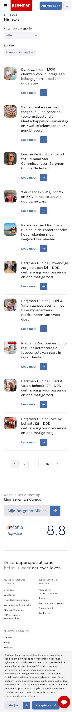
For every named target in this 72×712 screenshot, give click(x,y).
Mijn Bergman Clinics (27, 510)
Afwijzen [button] (14, 705)
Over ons (9, 590)
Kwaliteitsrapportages (16, 600)
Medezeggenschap (14, 610)
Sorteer (9, 45)
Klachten (43, 598)
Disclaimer (44, 613)
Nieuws (8, 637)
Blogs (7, 642)
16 (47, 464)
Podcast (8, 647)
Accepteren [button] (43, 705)
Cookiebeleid (45, 608)
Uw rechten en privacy (51, 603)
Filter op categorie (18, 28)
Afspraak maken (50, 5)
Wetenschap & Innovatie (17, 605)
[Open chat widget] (64, 702)
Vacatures (9, 595)
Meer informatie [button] (29, 696)
